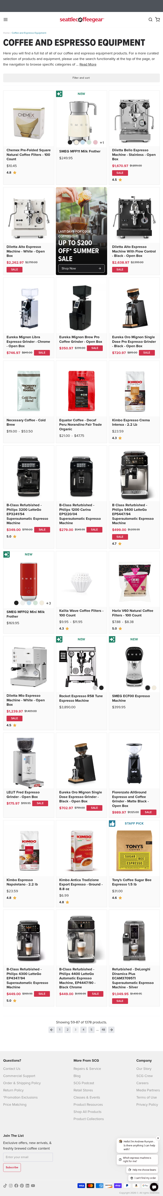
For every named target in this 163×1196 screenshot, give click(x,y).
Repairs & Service (87, 1068)
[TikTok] (5, 1186)
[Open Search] (150, 19)
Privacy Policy (147, 1104)
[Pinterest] (22, 1186)
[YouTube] (33, 1186)
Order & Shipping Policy (22, 1083)
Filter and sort (81, 78)
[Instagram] (11, 1186)
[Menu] (7, 20)
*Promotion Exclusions (20, 1097)
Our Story (143, 1068)
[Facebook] (16, 1186)
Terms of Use (146, 1097)
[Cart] (157, 20)
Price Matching (14, 1104)
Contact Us (11, 1068)
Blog (77, 1075)
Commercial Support (19, 1075)
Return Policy (13, 1090)
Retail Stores (83, 1090)
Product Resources (88, 1104)
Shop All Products (87, 1111)
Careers (142, 1083)
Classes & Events (87, 1097)
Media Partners (148, 1090)
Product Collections (89, 1118)
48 (103, 1030)
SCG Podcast (84, 1083)
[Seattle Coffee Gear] (81, 20)
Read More (88, 64)
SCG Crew (144, 1075)
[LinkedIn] (27, 1186)
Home (6, 33)
